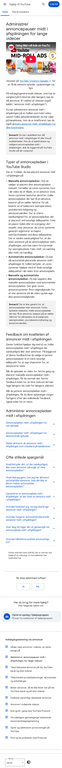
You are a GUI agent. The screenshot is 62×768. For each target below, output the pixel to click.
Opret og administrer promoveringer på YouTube (30, 729)
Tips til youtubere (20, 12)
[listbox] (15, 762)
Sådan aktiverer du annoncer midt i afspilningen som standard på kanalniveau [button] (28, 445)
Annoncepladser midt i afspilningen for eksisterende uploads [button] (26, 435)
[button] (4, 4)
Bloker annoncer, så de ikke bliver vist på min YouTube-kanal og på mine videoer (32, 689)
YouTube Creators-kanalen (33, 81)
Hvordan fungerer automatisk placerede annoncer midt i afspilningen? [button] (27, 519)
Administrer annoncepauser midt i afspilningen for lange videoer (28, 659)
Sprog (10, 758)
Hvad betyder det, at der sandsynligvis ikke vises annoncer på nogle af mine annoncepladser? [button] (27, 467)
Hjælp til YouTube (20, 4)
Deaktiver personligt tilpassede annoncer (31, 697)
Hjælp (5, 12)
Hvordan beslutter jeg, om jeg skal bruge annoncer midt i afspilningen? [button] (27, 508)
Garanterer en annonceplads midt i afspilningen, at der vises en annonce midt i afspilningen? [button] (28, 496)
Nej (37, 586)
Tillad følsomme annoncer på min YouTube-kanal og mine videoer (32, 669)
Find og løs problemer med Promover (29, 737)
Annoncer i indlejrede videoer (25, 704)
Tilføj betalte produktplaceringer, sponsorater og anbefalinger (33, 679)
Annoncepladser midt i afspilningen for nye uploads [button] (26, 424)
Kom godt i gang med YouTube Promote (30, 711)
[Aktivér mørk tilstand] (28, 762)
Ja (23, 586)
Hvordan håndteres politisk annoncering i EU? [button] (28, 541)
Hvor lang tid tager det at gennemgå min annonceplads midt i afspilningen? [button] (28, 529)
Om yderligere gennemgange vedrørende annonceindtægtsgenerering (31, 719)
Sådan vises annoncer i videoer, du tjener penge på (31, 649)
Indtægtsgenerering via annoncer (24, 639)
